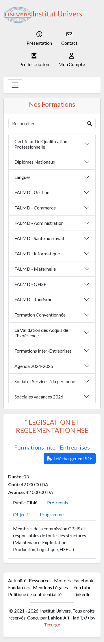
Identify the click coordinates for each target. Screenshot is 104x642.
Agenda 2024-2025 (33, 366)
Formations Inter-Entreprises (43, 350)
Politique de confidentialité (35, 594)
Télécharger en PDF (72, 458)
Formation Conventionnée (40, 314)
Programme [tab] (52, 514)
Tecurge (52, 624)
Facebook (83, 580)
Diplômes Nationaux (34, 161)
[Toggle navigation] (15, 85)
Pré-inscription (34, 64)
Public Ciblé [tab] (25, 502)
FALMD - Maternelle (35, 269)
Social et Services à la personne (44, 381)
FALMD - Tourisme (33, 299)
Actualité (17, 580)
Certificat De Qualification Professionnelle (40, 143)
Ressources (40, 580)
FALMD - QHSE (30, 284)
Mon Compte (71, 64)
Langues (22, 177)
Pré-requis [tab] (57, 502)
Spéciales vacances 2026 (38, 396)
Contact (69, 43)
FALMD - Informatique (37, 253)
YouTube (82, 587)
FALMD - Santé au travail (39, 238)
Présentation (39, 43)
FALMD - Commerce (35, 207)
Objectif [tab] (21, 514)
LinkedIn (81, 594)
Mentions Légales (50, 587)
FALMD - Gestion (31, 192)
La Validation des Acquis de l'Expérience (41, 332)
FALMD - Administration (39, 223)
